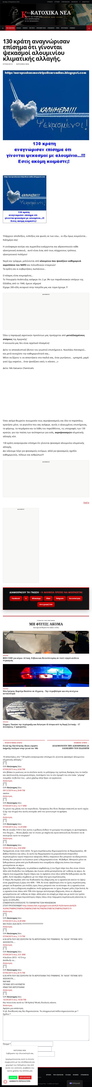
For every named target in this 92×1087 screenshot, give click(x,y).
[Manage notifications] (5, 1082)
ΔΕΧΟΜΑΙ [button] (13, 1077)
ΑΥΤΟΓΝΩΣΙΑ (64, 28)
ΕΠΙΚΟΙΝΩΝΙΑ (65, 2)
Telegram (60, 598)
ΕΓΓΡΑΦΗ (57, 2)
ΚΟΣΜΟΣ (25, 28)
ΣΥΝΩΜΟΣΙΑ (51, 28)
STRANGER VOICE (41, 28)
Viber (48, 598)
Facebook (16, 598)
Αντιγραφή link (46, 604)
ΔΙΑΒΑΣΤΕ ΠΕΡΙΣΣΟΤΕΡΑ (19, 1081)
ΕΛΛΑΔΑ (19, 28)
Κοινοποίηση (74, 598)
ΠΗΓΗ (86, 502)
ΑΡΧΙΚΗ (48, 1075)
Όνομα (7, 1044)
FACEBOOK (74, 2)
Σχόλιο (7, 1014)
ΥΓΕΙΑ (57, 28)
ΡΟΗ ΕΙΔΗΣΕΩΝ (10, 28)
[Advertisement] (46, 313)
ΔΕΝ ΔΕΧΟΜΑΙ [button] (25, 1077)
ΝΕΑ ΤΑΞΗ (32, 28)
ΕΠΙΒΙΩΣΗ (72, 28)
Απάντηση (7, 780)
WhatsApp (36, 598)
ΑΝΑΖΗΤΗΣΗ (85, 2)
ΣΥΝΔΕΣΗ (50, 2)
